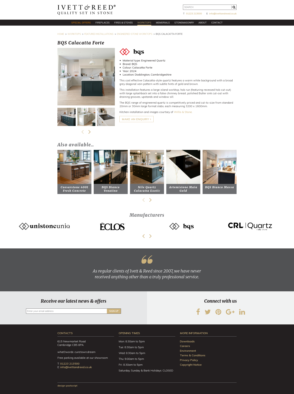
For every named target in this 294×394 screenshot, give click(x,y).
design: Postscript (67, 385)
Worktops (74, 33)
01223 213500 (194, 13)
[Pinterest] (218, 314)
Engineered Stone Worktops (134, 33)
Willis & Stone (183, 112)
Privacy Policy (189, 360)
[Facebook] (198, 314)
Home (60, 33)
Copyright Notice (191, 364)
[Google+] (230, 314)
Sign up (114, 311)
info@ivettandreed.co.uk (223, 13)
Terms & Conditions (192, 355)
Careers (185, 346)
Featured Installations (98, 33)
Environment (188, 350)
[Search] (234, 7)
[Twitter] (208, 314)
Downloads (187, 341)
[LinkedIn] (242, 314)
